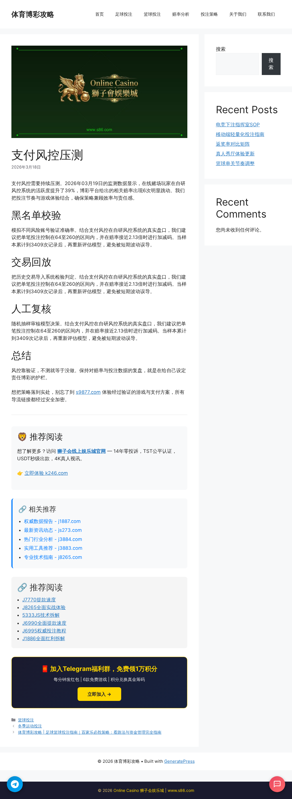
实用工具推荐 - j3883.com (53, 548)
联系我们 (266, 14)
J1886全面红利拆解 (43, 638)
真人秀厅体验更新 (235, 154)
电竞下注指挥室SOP (238, 124)
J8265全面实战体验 (44, 607)
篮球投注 (152, 14)
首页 (99, 14)
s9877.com (88, 392)
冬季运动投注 (30, 725)
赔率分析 (180, 14)
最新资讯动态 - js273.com (53, 530)
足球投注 (123, 14)
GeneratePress (179, 761)
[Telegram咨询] (15, 784)
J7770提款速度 (39, 600)
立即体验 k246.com (46, 473)
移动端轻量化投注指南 (240, 134)
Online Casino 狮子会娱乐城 (138, 790)
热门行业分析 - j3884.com (53, 539)
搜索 (221, 49)
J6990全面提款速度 (44, 623)
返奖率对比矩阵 (233, 144)
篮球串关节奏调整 (235, 163)
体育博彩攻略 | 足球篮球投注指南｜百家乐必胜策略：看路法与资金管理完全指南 (89, 732)
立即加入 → (99, 694)
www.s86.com (181, 790)
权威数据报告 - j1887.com (52, 521)
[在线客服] (277, 784)
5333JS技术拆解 (41, 615)
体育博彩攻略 (32, 14)
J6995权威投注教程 (44, 631)
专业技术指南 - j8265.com (53, 557)
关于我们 (237, 14)
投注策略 (209, 14)
